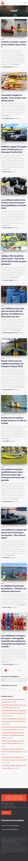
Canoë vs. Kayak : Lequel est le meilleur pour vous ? (13, 44)
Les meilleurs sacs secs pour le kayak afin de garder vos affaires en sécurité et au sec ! (12, 312)
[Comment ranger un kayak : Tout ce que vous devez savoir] (14, 81)
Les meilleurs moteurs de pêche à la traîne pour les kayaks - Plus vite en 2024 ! (13, 533)
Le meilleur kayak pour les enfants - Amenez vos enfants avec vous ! (13, 588)
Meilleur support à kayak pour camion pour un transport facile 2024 (14, 149)
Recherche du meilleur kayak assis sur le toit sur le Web (14, 420)
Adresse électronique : (8, 803)
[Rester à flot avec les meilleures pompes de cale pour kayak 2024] (14, 346)
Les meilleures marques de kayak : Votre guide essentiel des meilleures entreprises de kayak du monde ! (13, 641)
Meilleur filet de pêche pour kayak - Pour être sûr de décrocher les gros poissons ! (13, 260)
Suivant (20, 670)
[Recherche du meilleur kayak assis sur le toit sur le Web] (14, 403)
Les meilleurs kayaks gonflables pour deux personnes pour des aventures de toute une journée (13, 475)
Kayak (2, 39)
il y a (15, 67)
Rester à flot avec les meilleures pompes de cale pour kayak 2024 (12, 364)
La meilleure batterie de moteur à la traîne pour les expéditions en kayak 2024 (13, 204)
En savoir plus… (16, 64)
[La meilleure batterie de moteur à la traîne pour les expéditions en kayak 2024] (14, 185)
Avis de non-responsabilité (10, 829)
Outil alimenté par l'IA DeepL (9, 841)
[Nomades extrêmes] (3, 3)
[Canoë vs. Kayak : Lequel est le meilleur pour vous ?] (14, 27)
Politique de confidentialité (10, 825)
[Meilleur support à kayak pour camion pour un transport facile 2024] (14, 132)
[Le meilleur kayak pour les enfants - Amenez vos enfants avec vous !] (14, 571)
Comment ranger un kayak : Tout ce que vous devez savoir (13, 98)
